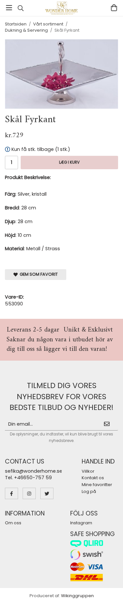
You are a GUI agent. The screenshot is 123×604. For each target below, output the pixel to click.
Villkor (88, 471)
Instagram (81, 523)
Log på (89, 491)
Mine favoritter (97, 485)
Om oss (13, 523)
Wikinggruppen (77, 596)
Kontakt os (93, 478)
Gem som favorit (38, 274)
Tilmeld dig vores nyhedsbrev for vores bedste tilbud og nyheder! (61, 396)
